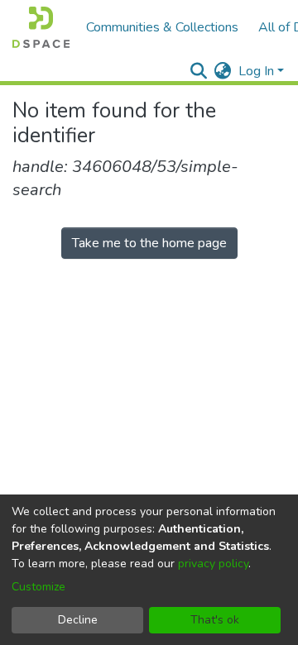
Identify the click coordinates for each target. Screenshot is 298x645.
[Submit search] (199, 71)
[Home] (41, 27)
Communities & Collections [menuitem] (162, 27)
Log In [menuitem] (256, 71)
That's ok (214, 620)
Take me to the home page (149, 243)
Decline (78, 620)
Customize (38, 587)
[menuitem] (223, 71)
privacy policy (213, 563)
